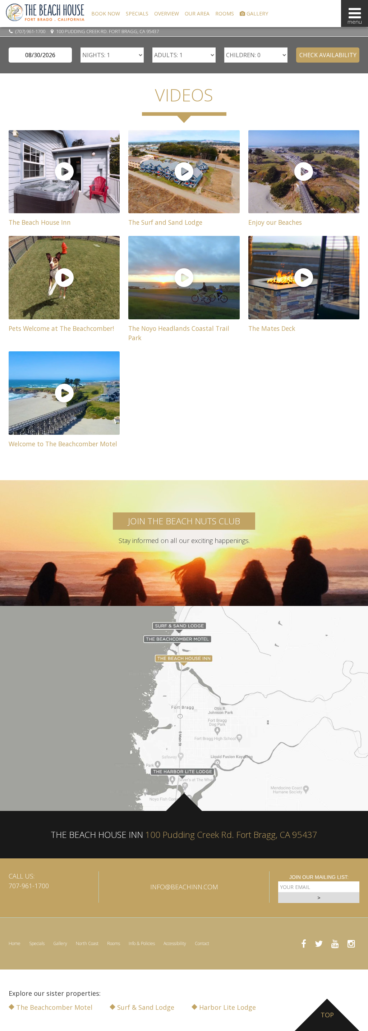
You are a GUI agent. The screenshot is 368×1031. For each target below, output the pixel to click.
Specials (137, 13)
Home (14, 943)
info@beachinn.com (184, 886)
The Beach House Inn (40, 222)
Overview (166, 13)
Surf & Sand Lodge (144, 1007)
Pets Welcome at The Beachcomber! (61, 328)
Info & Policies (142, 943)
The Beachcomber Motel (53, 1007)
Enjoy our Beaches (275, 222)
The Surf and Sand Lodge (165, 222)
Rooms (224, 13)
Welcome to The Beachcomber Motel (63, 443)
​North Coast (87, 943)
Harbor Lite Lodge (226, 1007)
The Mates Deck (271, 328)
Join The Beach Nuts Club (184, 521)
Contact (202, 943)
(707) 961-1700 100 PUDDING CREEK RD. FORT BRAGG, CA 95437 (86, 31)
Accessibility (175, 943)
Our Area (197, 13)
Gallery (256, 13)
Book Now (105, 13)
